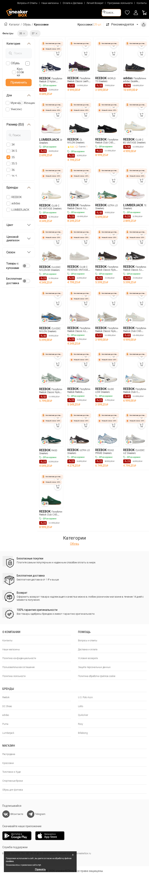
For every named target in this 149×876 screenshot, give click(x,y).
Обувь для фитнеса (12, 789)
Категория (13, 43)
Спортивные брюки (12, 780)
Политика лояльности (14, 676)
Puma (5, 724)
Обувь (27, 24)
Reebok (6, 697)
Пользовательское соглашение (18, 667)
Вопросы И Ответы (27, 3)
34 (13, 144)
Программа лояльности (120, 3)
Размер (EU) (15, 124)
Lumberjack (8, 733)
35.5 (14, 163)
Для (9, 95)
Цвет (9, 225)
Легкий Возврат (95, 3)
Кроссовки (8, 763)
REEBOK (16, 197)
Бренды (12, 187)
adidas (15, 203)
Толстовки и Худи (11, 772)
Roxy (80, 724)
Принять (40, 869)
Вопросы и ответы (87, 640)
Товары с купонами (12, 266)
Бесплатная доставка (14, 281)
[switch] (26, 266)
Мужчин (16, 103)
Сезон (10, 252)
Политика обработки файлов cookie (96, 676)
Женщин (29, 103)
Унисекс (16, 109)
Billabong (83, 733)
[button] (135, 12)
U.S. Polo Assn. (85, 697)
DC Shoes (7, 706)
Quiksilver (83, 715)
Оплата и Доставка (73, 3)
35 (13, 157)
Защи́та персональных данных (94, 667)
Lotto (80, 706)
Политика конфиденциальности (19, 658)
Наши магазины (50, 3)
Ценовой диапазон (12, 238)
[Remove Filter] (24, 33)
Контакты (142, 3)
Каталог (14, 24)
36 (13, 170)
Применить (18, 82)
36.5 (14, 176)
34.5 (14, 151)
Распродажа (8, 754)
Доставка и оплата (87, 649)
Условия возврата (88, 658)
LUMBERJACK (20, 210)
